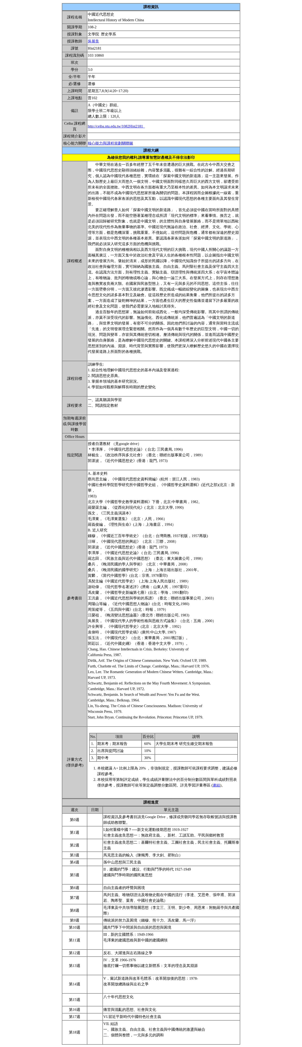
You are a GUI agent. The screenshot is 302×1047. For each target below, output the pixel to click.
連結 (216, 785)
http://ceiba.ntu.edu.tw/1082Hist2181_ (116, 126)
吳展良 (93, 41)
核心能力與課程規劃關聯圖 (110, 143)
